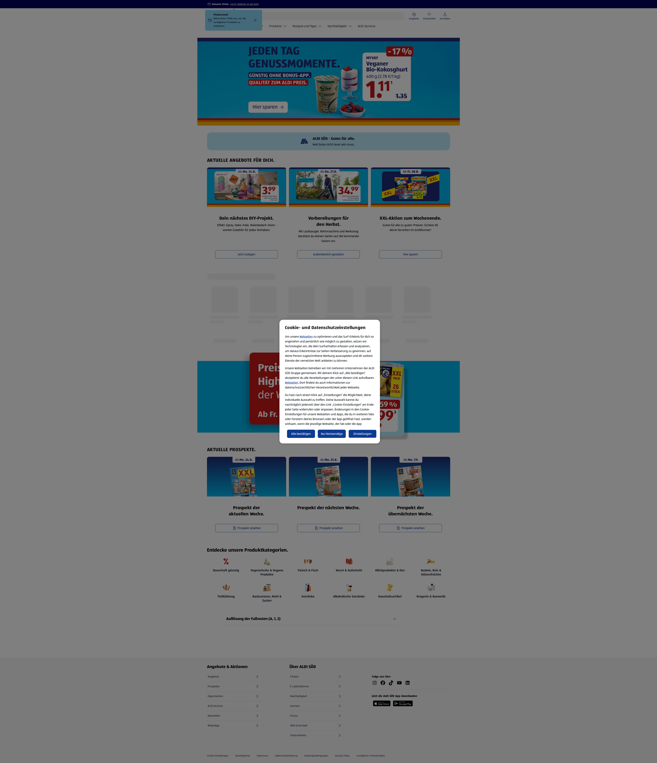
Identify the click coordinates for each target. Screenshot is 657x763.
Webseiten (306, 336)
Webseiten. (292, 382)
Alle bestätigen (301, 434)
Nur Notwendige (332, 434)
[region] (329, 381)
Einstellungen (362, 434)
